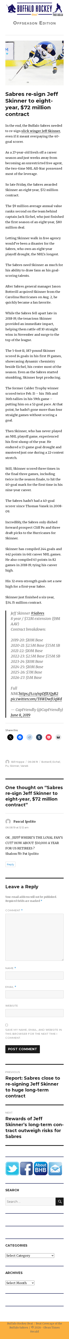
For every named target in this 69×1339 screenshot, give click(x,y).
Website (11, 1005)
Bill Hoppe (17, 761)
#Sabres (37, 613)
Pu (7, 765)
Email (10, 987)
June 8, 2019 (20, 715)
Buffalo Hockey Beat (20, 1323)
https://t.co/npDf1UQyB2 (38, 693)
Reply (10, 864)
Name (10, 968)
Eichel (56, 761)
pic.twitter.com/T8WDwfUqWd (36, 699)
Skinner (14, 765)
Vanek (24, 765)
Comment (14, 910)
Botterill (46, 761)
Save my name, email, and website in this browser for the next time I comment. (33, 1033)
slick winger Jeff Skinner (40, 131)
